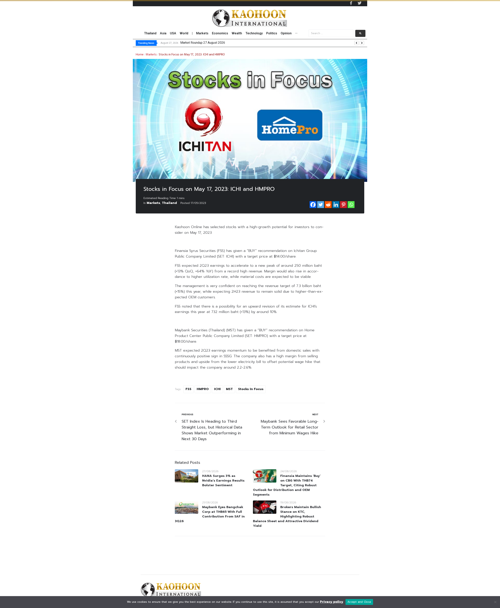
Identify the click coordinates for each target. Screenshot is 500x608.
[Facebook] (313, 204)
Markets (151, 55)
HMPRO (203, 389)
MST (229, 389)
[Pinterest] (343, 204)
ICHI (217, 389)
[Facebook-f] (351, 3)
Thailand (169, 203)
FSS (188, 389)
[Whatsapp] (351, 204)
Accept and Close (359, 602)
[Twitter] (359, 3)
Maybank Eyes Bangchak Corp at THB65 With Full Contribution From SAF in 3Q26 (210, 514)
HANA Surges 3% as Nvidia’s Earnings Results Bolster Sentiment (223, 481)
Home (140, 55)
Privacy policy (331, 601)
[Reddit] (328, 204)
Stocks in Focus (250, 389)
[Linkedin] (335, 204)
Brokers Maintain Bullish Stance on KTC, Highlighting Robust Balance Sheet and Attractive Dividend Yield (287, 516)
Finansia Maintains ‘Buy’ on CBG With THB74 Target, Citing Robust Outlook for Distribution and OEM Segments (287, 485)
